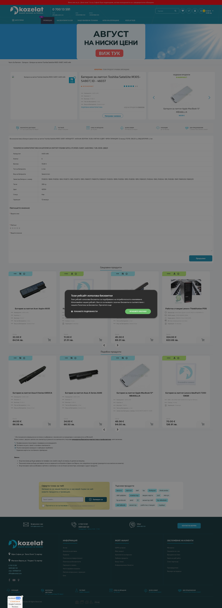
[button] (84, 311)
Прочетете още (105, 305)
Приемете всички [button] (138, 311)
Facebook (14, 598)
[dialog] (111, 304)
